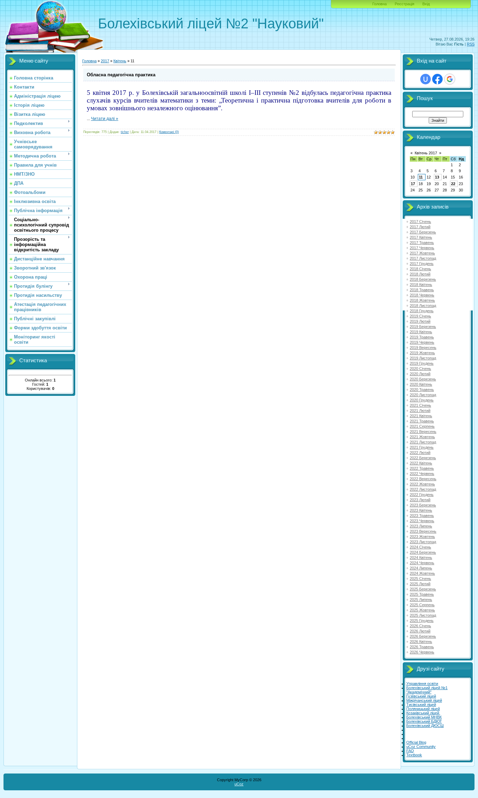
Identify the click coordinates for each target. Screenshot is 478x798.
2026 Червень (422, 652)
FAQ (410, 751)
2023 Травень (422, 515)
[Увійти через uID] (425, 79)
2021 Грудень (422, 447)
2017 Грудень (422, 263)
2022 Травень (422, 468)
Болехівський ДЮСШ (425, 725)
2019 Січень (420, 316)
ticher (125, 132)
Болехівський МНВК (424, 717)
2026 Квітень (421, 641)
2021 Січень (420, 405)
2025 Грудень (422, 620)
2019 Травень (422, 337)
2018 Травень (422, 290)
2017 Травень (422, 242)
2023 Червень (422, 521)
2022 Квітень (421, 463)
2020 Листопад (423, 395)
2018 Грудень (422, 311)
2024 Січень (420, 547)
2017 (105, 61)
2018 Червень (422, 295)
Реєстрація (404, 4)
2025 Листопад (423, 615)
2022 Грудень (422, 494)
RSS (471, 44)
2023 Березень (423, 505)
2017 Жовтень (422, 253)
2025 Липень (421, 599)
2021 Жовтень (422, 437)
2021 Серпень (422, 426)
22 (453, 184)
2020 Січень (420, 368)
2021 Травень (422, 421)
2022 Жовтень (422, 484)
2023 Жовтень (422, 536)
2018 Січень (420, 269)
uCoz (239, 784)
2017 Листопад (423, 258)
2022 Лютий (420, 452)
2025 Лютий (420, 584)
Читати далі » (104, 118)
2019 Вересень (423, 347)
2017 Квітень (421, 237)
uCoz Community (421, 746)
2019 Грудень (422, 363)
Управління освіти (422, 683)
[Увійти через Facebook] (437, 79)
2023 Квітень (421, 510)
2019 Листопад (423, 358)
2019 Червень (422, 342)
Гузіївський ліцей (421, 696)
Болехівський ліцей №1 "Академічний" (427, 690)
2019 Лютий (420, 321)
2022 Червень (422, 473)
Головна (379, 4)
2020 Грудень (422, 400)
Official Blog (416, 742)
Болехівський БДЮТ (424, 721)
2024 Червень (422, 563)
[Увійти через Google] (449, 79)
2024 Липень (421, 568)
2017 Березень (423, 232)
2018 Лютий (420, 274)
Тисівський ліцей (421, 704)
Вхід (426, 4)
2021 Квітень (421, 416)
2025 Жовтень (422, 610)
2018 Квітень (421, 284)
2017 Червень (422, 248)
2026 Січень (420, 626)
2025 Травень (422, 594)
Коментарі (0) (169, 132)
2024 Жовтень (422, 573)
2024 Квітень (421, 557)
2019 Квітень (421, 332)
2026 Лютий (420, 631)
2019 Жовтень (422, 353)
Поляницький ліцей (423, 709)
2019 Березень (423, 326)
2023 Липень (421, 526)
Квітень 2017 (426, 153)
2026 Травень (422, 647)
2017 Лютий (420, 227)
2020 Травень (422, 389)
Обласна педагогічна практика (121, 74)
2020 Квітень (421, 384)
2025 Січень (420, 578)
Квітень (119, 61)
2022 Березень (423, 458)
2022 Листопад (423, 489)
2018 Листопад (423, 305)
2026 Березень (423, 636)
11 (421, 177)
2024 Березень (423, 552)
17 (413, 184)
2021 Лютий (420, 410)
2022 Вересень (423, 479)
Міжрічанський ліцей (424, 700)
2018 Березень (423, 279)
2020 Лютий (420, 374)
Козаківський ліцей (423, 713)
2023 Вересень (423, 531)
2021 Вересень (423, 431)
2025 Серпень (422, 605)
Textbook (414, 755)
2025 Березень (423, 589)
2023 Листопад (423, 542)
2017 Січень (420, 221)
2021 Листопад (423, 442)
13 (437, 177)
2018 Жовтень (422, 300)
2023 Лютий (420, 500)
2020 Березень (423, 379)
